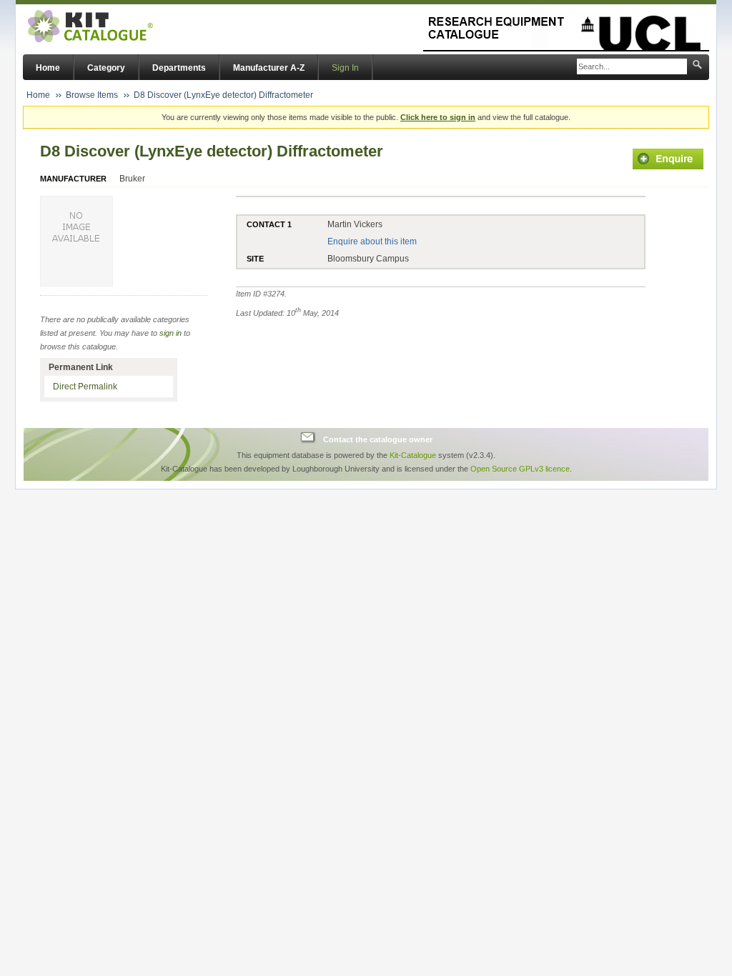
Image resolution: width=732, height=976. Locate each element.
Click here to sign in (437, 117)
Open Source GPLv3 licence (520, 468)
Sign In (345, 68)
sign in (170, 333)
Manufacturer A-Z (269, 68)
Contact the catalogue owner (377, 439)
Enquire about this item (372, 241)
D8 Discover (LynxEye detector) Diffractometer (223, 95)
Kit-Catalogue (413, 455)
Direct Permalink (85, 387)
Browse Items (92, 95)
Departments (179, 68)
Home (48, 68)
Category (106, 68)
